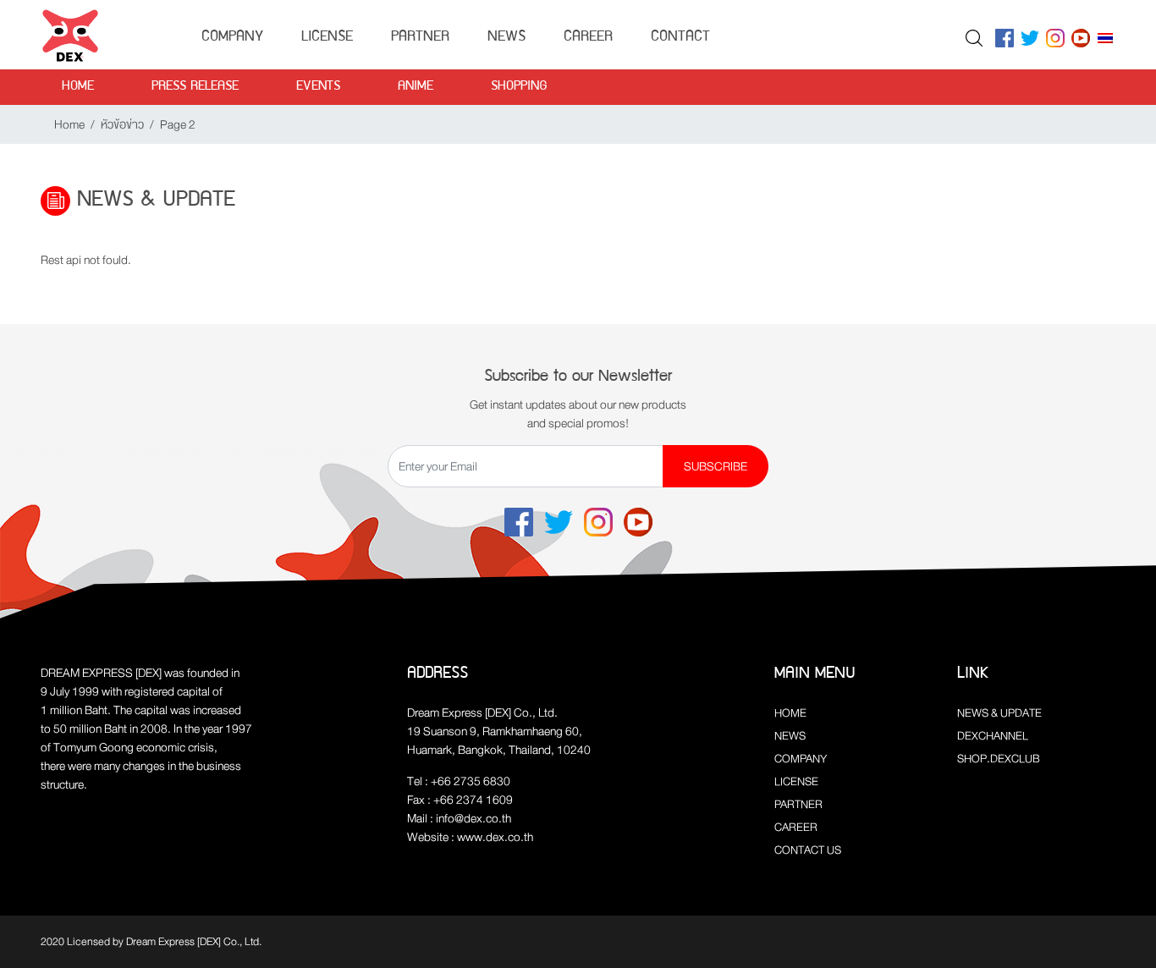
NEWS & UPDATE (999, 713)
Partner (420, 37)
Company (232, 37)
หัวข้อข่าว (122, 124)
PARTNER (798, 804)
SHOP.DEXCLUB (998, 758)
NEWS (790, 735)
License (327, 37)
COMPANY (800, 758)
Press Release (195, 87)
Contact (680, 37)
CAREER (795, 827)
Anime (415, 87)
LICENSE (796, 781)
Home (78, 87)
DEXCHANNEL (992, 735)
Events (318, 87)
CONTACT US (807, 850)
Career (588, 37)
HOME (790, 713)
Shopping (519, 87)
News (506, 37)
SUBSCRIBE (715, 466)
